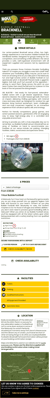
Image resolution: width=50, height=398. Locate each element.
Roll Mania (5, 35)
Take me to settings (20, 393)
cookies (35, 388)
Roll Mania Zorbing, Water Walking (9, 19)
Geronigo (28, 19)
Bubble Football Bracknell (25, 37)
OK (6, 393)
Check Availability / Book (18, 249)
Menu (2, 11)
